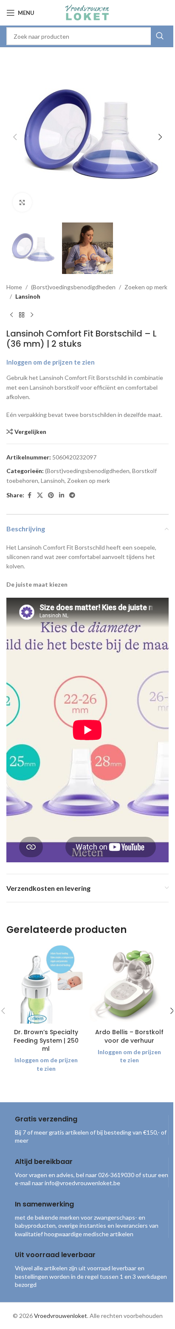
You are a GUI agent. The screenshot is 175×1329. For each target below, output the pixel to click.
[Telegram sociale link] (72, 495)
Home (14, 287)
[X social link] (39, 495)
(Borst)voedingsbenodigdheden (73, 287)
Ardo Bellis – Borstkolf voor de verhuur (129, 1036)
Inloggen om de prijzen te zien (50, 362)
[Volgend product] (32, 315)
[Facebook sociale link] (29, 495)
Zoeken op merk (145, 287)
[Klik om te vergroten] (22, 202)
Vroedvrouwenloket (60, 1315)
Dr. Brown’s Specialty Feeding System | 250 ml (46, 1040)
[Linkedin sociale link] (61, 495)
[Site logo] (87, 12)
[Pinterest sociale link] (50, 495)
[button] (14, 136)
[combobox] (87, 36)
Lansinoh (27, 296)
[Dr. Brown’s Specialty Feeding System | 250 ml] (45, 984)
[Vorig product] (11, 315)
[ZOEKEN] (160, 36)
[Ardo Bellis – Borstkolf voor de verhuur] (129, 984)
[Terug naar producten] (22, 315)
